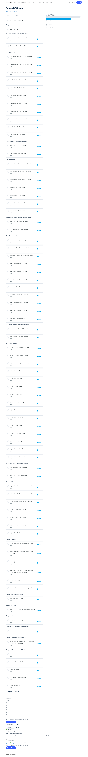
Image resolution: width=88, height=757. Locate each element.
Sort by (17, 724)
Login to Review (11, 722)
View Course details (11, 11)
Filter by (17, 727)
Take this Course (58, 19)
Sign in (73, 2)
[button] (10, 742)
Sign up (79, 2)
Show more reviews (11, 743)
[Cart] (70, 2)
